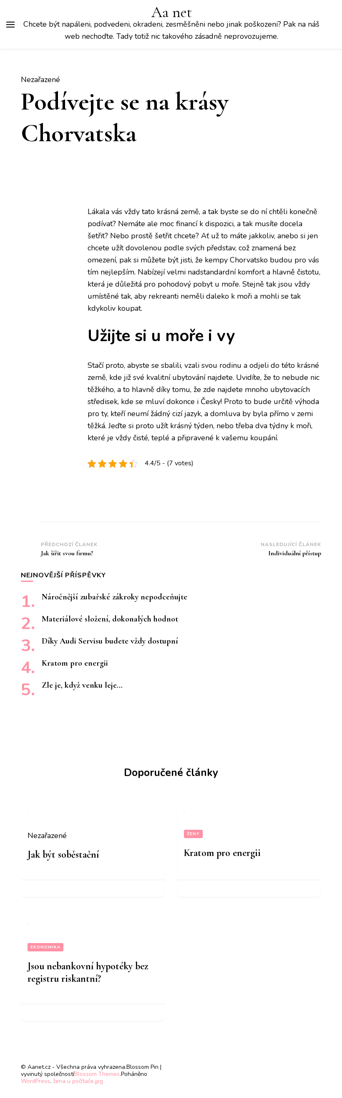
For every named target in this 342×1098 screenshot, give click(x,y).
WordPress (35, 1081)
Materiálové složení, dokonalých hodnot (110, 619)
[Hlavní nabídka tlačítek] (10, 24)
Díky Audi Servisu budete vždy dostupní (110, 641)
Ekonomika (45, 947)
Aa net (171, 12)
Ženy (193, 834)
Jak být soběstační (63, 854)
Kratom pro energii (75, 663)
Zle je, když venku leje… (82, 685)
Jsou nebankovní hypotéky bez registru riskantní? (88, 972)
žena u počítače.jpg (78, 1081)
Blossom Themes (97, 1074)
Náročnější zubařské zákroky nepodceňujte (114, 597)
